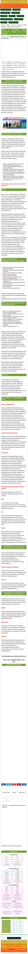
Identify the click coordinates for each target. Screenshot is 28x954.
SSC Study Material (6, 12)
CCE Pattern (4, 15)
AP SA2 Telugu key (6, 895)
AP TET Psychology (17, 905)
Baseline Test (20, 15)
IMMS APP (4, 22)
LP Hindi (6, 872)
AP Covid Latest (16, 12)
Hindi (7, 889)
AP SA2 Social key (17, 899)
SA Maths (17, 872)
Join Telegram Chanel (6, 9)
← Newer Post (5, 792)
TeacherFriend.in (12, 949)
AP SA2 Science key (6, 899)
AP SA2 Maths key (17, 897)
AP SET (11, 15)
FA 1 (7, 856)
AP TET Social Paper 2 (7, 911)
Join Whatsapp (17, 9)
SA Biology (17, 874)
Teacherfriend (15, 36)
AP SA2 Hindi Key (17, 895)
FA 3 (7, 858)
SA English (17, 878)
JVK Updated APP (19, 19)
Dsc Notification (17, 880)
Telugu (6, 886)
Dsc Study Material (6, 883)
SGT (7, 870)
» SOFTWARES (5, 929)
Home (14, 792)
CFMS (22, 36)
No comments (5, 38)
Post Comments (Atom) (15, 845)
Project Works (6, 864)
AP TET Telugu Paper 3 (17, 911)
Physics (6, 891)
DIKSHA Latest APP (14, 22)
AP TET (17, 883)
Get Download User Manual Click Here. (14, 656)
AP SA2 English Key (7, 897)
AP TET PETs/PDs (17, 903)
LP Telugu (17, 870)
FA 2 (17, 856)
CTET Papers (17, 913)
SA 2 (17, 860)
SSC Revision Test (17, 864)
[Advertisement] (14, 50)
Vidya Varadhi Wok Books (7, 19)
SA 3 (7, 862)
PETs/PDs (17, 876)
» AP (14, 921)
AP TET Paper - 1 (6, 907)
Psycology (7, 878)
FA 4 (17, 858)
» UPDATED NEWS (6, 923)
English (17, 886)
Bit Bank (17, 893)
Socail (7, 893)
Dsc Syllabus (6, 880)
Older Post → (22, 792)
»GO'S (3, 921)
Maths (17, 889)
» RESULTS (4, 931)
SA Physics (7, 874)
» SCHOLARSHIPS (6, 927)
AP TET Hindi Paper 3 (7, 913)
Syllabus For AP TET (7, 905)
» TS (20, 921)
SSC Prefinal (17, 862)
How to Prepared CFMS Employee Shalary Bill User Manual (14, 31)
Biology (17, 891)
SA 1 (7, 860)
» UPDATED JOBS (6, 925)
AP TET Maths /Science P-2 (17, 908)
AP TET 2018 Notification (6, 903)
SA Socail (6, 876)
